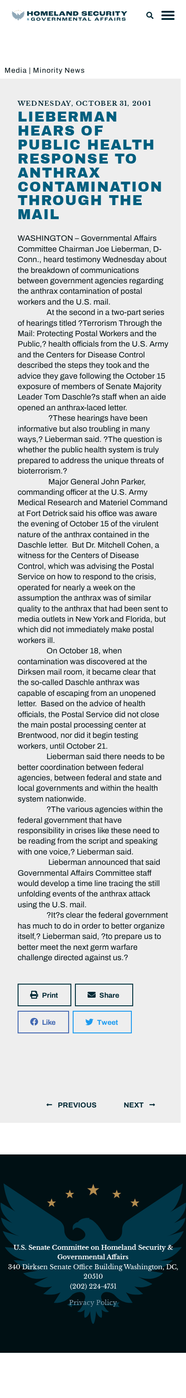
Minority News (59, 70)
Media (16, 70)
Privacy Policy (93, 1303)
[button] (150, 15)
